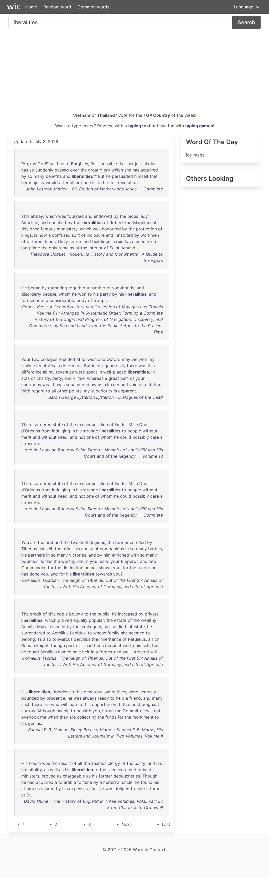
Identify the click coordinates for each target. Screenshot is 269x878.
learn (73, 704)
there (132, 365)
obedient (61, 691)
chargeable (74, 776)
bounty (76, 614)
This (25, 216)
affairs (27, 788)
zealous (98, 763)
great (93, 170)
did (102, 424)
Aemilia (28, 626)
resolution (128, 182)
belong (28, 639)
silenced (115, 769)
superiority (101, 390)
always (89, 698)
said (54, 163)
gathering (57, 287)
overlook (30, 717)
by (23, 176)
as (106, 626)
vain (133, 384)
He (24, 287)
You (25, 542)
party (105, 294)
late (152, 561)
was (62, 216)
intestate (136, 626)
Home (31, 6)
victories (77, 555)
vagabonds (123, 287)
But (101, 176)
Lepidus (77, 632)
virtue (79, 378)
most (135, 704)
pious (132, 216)
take (140, 788)
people (49, 294)
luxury (113, 384)
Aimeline (29, 222)
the (83, 170)
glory (105, 170)
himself (141, 176)
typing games (199, 125)
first (49, 542)
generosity (115, 365)
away (96, 384)
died (121, 626)
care (154, 437)
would (52, 182)
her (130, 163)
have (129, 241)
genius (34, 723)
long (25, 247)
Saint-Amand (122, 247)
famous (48, 228)
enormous (31, 384)
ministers (30, 776)
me (43, 717)
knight (42, 645)
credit (36, 614)
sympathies (115, 691)
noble (62, 614)
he (61, 163)
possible (108, 163)
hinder (121, 424)
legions (98, 542)
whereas (95, 378)
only (53, 247)
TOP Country (156, 115)
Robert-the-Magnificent (133, 222)
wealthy (148, 620)
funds (110, 717)
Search (246, 22)
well (54, 769)
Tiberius (29, 548)
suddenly (44, 170)
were (80, 372)
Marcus (65, 639)
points (75, 390)
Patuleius (137, 639)
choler (149, 163)
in (100, 182)
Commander (33, 567)
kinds (50, 241)
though (58, 645)
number (97, 287)
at (78, 359)
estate (120, 620)
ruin (119, 241)
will (153, 651)
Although (46, 710)
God (42, 163)
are (33, 542)
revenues (65, 372)
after (64, 182)
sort (76, 235)
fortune (84, 782)
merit (26, 437)
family (113, 632)
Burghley (79, 163)
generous (93, 691)
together (76, 287)
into (41, 300)
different (35, 241)
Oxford (114, 359)
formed (28, 300)
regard (38, 390)
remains (66, 247)
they (63, 717)
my (33, 163)
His (24, 691)
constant (90, 548)
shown (105, 567)
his (96, 294)
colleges (49, 359)
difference (31, 372)
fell (114, 182)
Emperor (129, 561)
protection (146, 228)
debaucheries (126, 776)
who (55, 704)
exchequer (87, 424)
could (125, 437)
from (46, 430)
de (63, 365)
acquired (149, 170)
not (79, 182)
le (136, 424)
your (140, 378)
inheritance (110, 639)
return (83, 561)
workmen (150, 235)
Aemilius (60, 632)
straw (26, 443)
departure (102, 704)
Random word (57, 6)
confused (61, 235)
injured (48, 788)
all (72, 182)
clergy (114, 763)
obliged (122, 788)
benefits (54, 176)
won (82, 294)
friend (135, 698)
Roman (28, 645)
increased (127, 614)
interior (96, 247)
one (90, 437)
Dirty (63, 241)
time (35, 247)
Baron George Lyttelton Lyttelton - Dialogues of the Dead (105, 397)
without (149, 430)
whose (99, 632)
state (58, 424)
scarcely (147, 691)
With (25, 390)
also (47, 639)
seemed (136, 632)
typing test (139, 125)
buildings (101, 241)
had (89, 645)
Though (149, 776)
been (140, 241)
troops (100, 300)
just (138, 163)
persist (90, 182)
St (29, 795)
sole (77, 651)
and (66, 176)
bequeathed (117, 645)
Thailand (106, 115)
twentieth (80, 542)
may (126, 359)
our (100, 365)
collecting (86, 717)
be (78, 710)
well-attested (136, 651)
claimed (57, 626)
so (31, 170)
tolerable (67, 782)
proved (65, 620)
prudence (55, 698)
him (107, 555)
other (62, 390)
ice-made (195, 155)
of (106, 222)
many (39, 176)
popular (96, 620)
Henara (75, 365)
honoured (111, 228)
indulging (61, 430)
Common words (93, 6)
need (63, 437)
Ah (25, 163)
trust (109, 710)
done (34, 574)
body (81, 300)
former (121, 542)
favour (143, 567)
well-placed (114, 372)
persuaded (122, 176)
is (93, 163)
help (120, 698)
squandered (77, 384)
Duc (143, 424)
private (152, 614)
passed (62, 170)
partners (36, 555)
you (93, 561)
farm (154, 788)
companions (112, 548)
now (43, 235)
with (143, 359)
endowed (103, 216)
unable (63, 710)
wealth (48, 384)
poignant (150, 704)
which (117, 170)
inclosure (96, 235)
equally (80, 620)
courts (75, 241)
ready (103, 698)
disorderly (31, 294)
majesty (36, 182)
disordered (40, 424)
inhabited (124, 235)
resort (65, 763)
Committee (134, 710)
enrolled (138, 542)
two (35, 359)
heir (86, 651)
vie (134, 359)
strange (90, 430)
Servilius (82, 639)
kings (26, 235)
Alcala (54, 365)
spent (91, 372)
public (103, 614)
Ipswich (89, 359)
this (24, 228)
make (104, 561)
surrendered (33, 632)
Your (25, 359)
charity (43, 378)
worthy (68, 561)
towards (104, 574)
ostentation (150, 384)
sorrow (28, 710)
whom (65, 294)
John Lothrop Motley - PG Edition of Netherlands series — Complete (94, 188)
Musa (42, 626)
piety (57, 378)
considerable (62, 300)
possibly (140, 437)
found (33, 651)
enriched (57, 222)
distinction (73, 567)
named (64, 651)
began (34, 287)
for (149, 241)
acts (25, 378)
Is (42, 561)
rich (155, 639)
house (35, 763)
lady (143, 216)
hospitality (31, 769)
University (31, 365)
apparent (127, 390)
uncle (127, 782)
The (25, 424)
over (74, 170)
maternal (112, 782)
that (122, 163)
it (97, 163)
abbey (37, 216)
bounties (29, 561)
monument (142, 717)
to (67, 163)
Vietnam (81, 115)
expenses (78, 788)
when (53, 717)
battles (155, 548)
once (34, 228)
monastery (67, 228)
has (24, 170)
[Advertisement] (134, 72)
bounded (30, 698)
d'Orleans (30, 430)
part (124, 378)
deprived (142, 769)
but (155, 645)
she (127, 170)
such (25, 704)
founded (75, 216)
